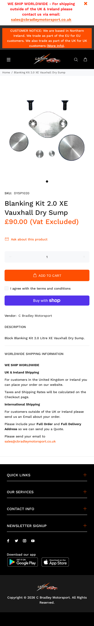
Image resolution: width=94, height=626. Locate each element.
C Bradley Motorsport (35, 315)
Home (6, 72)
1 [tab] (47, 181)
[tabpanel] (47, 130)
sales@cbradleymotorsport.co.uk (41, 19)
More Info (55, 46)
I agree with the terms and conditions (40, 288)
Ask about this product (29, 239)
